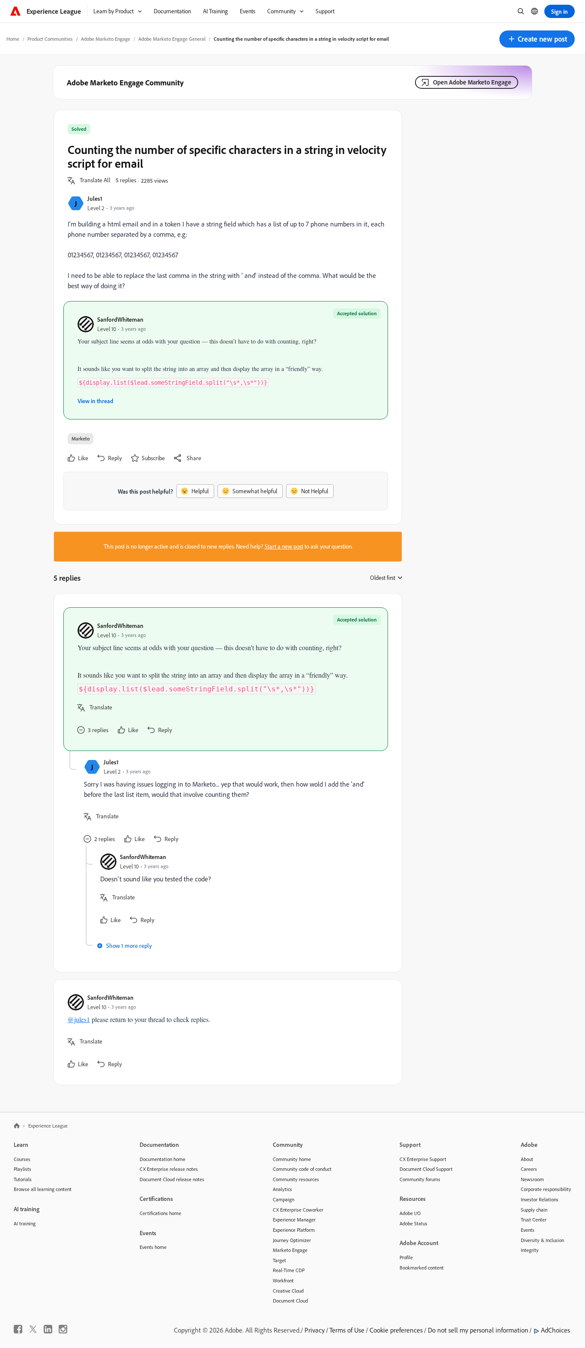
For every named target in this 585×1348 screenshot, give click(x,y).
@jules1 (79, 1019)
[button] (537, 39)
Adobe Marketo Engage (105, 39)
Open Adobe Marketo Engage (472, 82)
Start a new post (284, 546)
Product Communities (50, 39)
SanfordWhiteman (120, 319)
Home (12, 39)
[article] (225, 679)
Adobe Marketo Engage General (172, 39)
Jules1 (94, 198)
